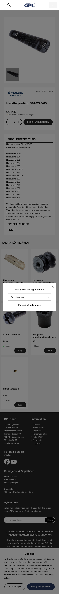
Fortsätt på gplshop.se (29, 305)
